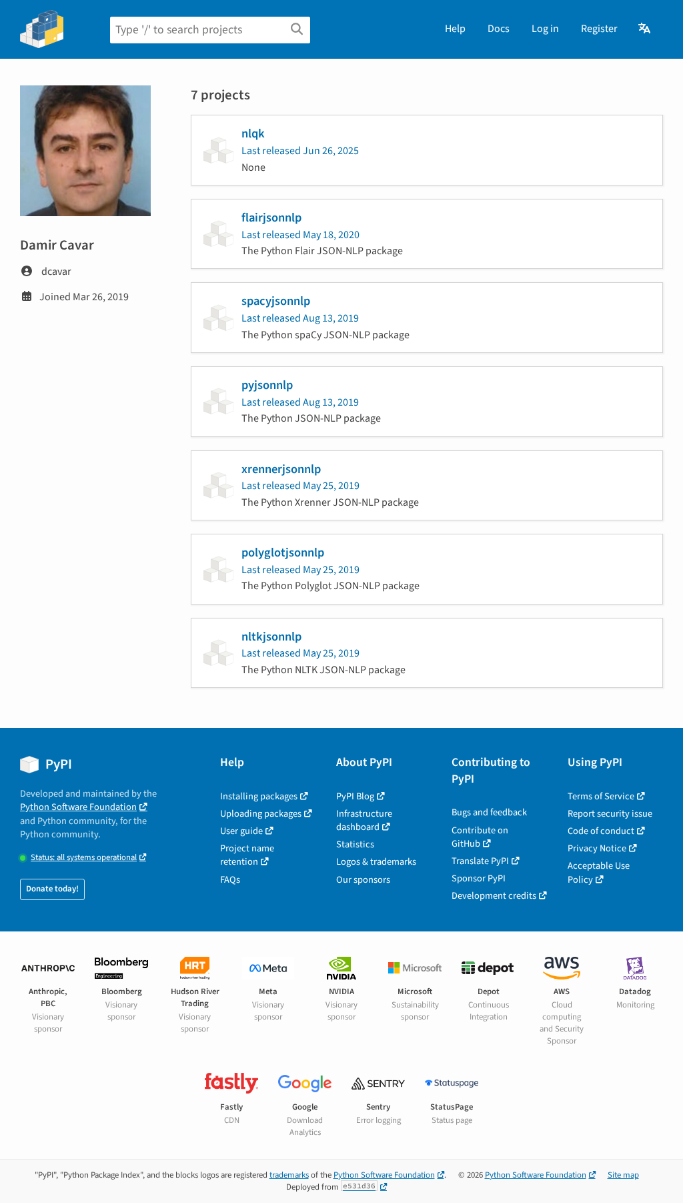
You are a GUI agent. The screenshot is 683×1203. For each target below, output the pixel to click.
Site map (623, 1175)
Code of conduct (601, 831)
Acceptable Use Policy (599, 872)
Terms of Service (601, 796)
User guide (241, 831)
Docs (499, 28)
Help (455, 28)
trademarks (289, 1175)
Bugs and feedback (489, 812)
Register (599, 28)
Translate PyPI (480, 861)
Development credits (494, 896)
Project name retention (247, 855)
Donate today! (52, 889)
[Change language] (645, 28)
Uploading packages (260, 814)
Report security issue (610, 814)
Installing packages (258, 796)
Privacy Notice (597, 848)
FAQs (230, 880)
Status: (84, 857)
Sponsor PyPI (479, 878)
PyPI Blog (355, 796)
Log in (545, 28)
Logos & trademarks (376, 862)
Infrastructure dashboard (364, 820)
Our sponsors (363, 880)
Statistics (355, 844)
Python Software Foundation (78, 807)
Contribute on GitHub (480, 837)
